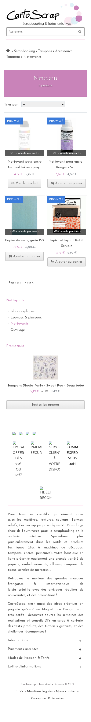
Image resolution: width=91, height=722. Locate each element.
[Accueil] (8, 50)
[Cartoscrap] (45, 4)
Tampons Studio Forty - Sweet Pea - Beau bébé (45, 385)
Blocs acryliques (22, 311)
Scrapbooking (24, 51)
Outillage (18, 330)
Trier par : (12, 104)
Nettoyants (20, 323)
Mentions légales (40, 691)
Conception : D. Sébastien (47, 698)
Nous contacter (68, 691)
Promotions (15, 346)
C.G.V (20, 691)
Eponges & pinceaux (26, 317)
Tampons (45, 51)
